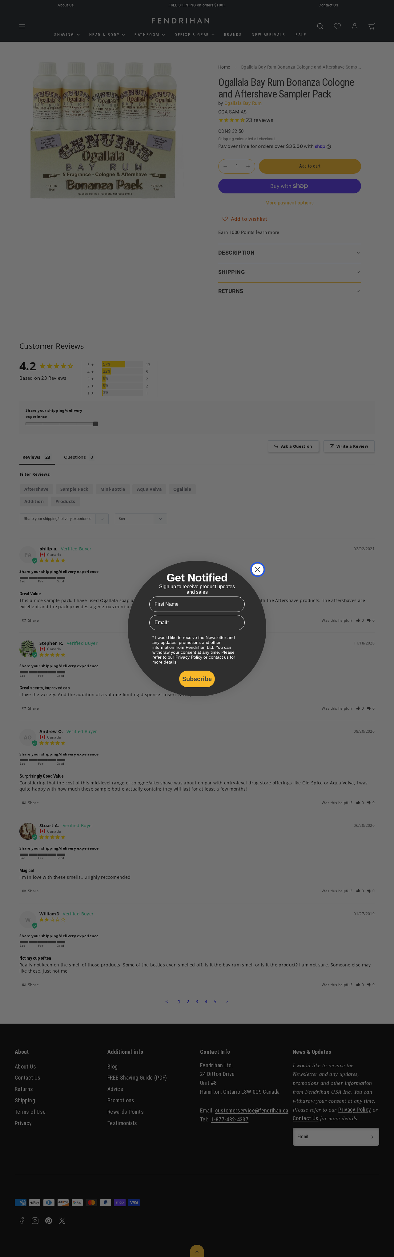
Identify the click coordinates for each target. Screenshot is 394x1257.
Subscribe (197, 679)
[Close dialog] (257, 569)
